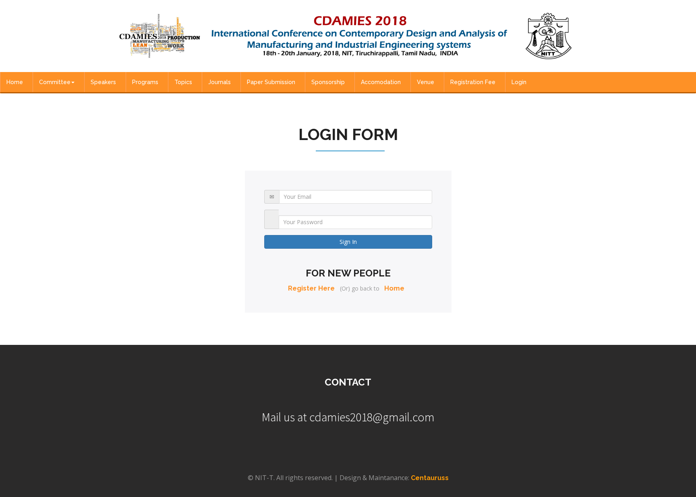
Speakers (103, 82)
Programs (145, 82)
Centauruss (430, 478)
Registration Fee (472, 82)
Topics (183, 82)
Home (14, 82)
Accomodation (381, 82)
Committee (54, 82)
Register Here (311, 288)
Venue (425, 82)
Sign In (348, 241)
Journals (219, 82)
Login (519, 82)
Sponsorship (328, 82)
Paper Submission (271, 82)
